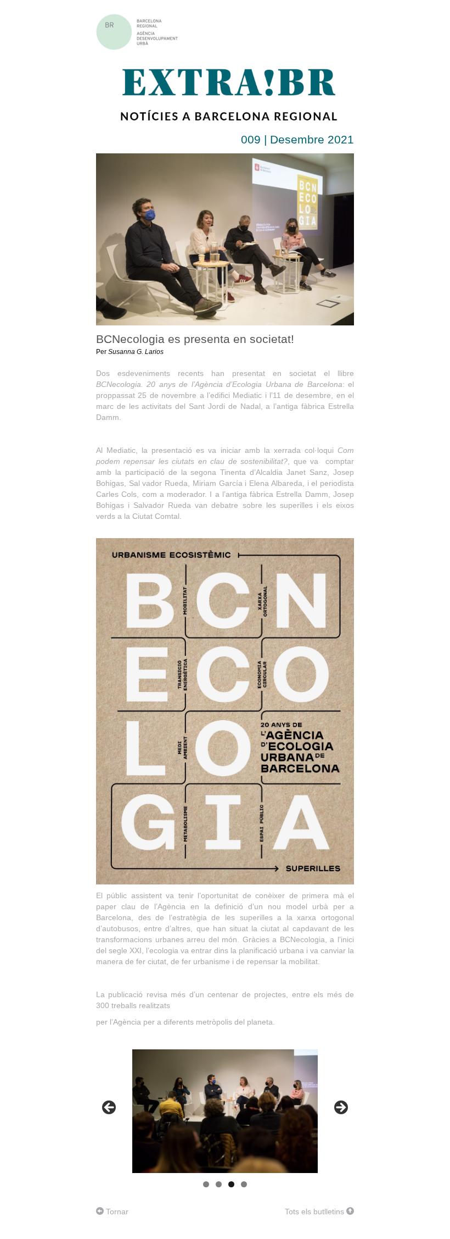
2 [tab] (219, 1184)
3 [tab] (231, 1184)
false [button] (110, 1108)
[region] (225, 1111)
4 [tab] (244, 1184)
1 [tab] (206, 1184)
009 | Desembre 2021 (297, 139)
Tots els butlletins (315, 1211)
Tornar (116, 1211)
